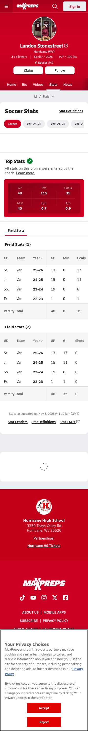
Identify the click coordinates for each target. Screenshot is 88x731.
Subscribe (29, 620)
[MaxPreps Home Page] (35, 96)
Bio (24, 84)
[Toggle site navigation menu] (6, 6)
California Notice (59, 628)
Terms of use (26, 628)
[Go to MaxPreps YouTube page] (33, 597)
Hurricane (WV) (44, 51)
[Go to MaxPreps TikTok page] (22, 597)
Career (12, 124)
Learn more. (25, 173)
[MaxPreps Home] (28, 6)
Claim (28, 70)
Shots (79, 340)
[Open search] (55, 6)
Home (11, 84)
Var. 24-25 (58, 124)
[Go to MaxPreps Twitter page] (55, 597)
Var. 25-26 (34, 124)
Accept (44, 708)
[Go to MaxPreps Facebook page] (65, 597)
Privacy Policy (55, 620)
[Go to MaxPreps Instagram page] (44, 597)
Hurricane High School (44, 520)
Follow (60, 70)
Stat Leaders (18, 421)
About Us (30, 612)
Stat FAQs (67, 421)
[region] (44, 680)
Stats (53, 84)
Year (37, 258)
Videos (38, 84)
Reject (44, 721)
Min (66, 258)
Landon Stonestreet (41, 45)
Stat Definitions (71, 110)
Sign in (74, 6)
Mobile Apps (55, 612)
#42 (44, 62)
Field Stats (16, 230)
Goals (81, 258)
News (67, 84)
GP (53, 258)
